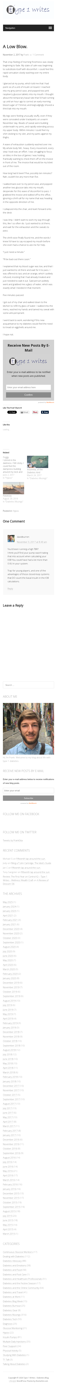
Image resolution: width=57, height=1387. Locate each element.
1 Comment (38, 54)
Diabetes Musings (12, 1314)
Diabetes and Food (12, 1269)
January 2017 (9, 1135)
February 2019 (10, 1023)
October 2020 (10, 937)
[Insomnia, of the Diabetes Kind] (37, 462)
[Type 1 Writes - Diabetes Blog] (28, 17)
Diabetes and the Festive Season (19, 1283)
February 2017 (10, 1130)
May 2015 (8, 1224)
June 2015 (8, 1220)
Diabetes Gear (10, 1310)
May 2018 (8, 1063)
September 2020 (11, 942)
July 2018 (7, 1054)
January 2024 (9, 906)
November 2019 (11, 987)
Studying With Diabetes (14, 1354)
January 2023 (9, 910)
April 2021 (8, 915)
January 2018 (9, 1081)
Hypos (16, 510)
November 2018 (11, 1036)
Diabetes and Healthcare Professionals (22, 1278)
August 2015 (9, 1211)
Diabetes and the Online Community (21, 1287)
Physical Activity (10, 1350)
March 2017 (9, 1126)
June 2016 (8, 1166)
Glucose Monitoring (12, 1328)
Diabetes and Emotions (14, 1265)
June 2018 (8, 1058)
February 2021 (10, 919)
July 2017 (7, 1108)
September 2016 (11, 1153)
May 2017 (8, 1117)
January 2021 (9, 924)
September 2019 (11, 996)
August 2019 (9, 1000)
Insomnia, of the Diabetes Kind (35, 471)
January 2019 (9, 1027)
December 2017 (11, 1085)
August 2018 (9, 1049)
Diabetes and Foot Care (14, 1274)
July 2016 (7, 1161)
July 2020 (7, 951)
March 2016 (9, 1179)
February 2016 (10, 1184)
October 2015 (10, 1202)
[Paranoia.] (13, 488)
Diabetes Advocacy (12, 1260)
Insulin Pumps (10, 1337)
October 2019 (10, 991)
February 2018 (10, 1076)
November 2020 (11, 933)
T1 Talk (6, 1359)
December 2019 (11, 982)
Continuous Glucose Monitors (18, 1251)
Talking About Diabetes (14, 1364)
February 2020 (10, 973)
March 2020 (9, 969)
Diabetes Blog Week (13, 1301)
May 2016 (8, 1170)
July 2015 (7, 1215)
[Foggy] (15, 467)
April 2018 (8, 1067)
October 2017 (10, 1094)
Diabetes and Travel (13, 1292)
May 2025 (8, 902)
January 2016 (9, 1188)
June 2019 (8, 1009)
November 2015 (11, 1197)
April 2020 (8, 964)
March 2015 (9, 1233)
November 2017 (11, 1090)
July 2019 (7, 1005)
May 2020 (8, 960)
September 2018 (11, 1045)
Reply (10, 588)
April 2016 (8, 1175)
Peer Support (10, 1346)
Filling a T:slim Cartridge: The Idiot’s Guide (31, 863)
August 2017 (9, 1103)
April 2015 (8, 1229)
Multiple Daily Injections (14, 1341)
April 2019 (8, 1018)
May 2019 (8, 1014)
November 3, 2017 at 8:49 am (32, 541)
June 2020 (8, 955)
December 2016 (11, 1139)
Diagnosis (7, 1323)
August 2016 (9, 1157)
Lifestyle (12, 1381)
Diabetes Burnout (12, 1305)
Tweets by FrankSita (13, 840)
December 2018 (11, 1031)
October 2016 (10, 1148)
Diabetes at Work (11, 1296)
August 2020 (9, 946)
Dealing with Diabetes (13, 1256)
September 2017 (11, 1099)
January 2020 (9, 978)
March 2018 (9, 1072)
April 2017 (8, 1121)
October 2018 (10, 1040)
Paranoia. (7, 495)
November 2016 (11, 1144)
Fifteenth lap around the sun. (31, 858)
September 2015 (11, 1206)
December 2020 (11, 928)
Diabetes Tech (10, 1319)
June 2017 (8, 1112)
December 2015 (11, 1193)
